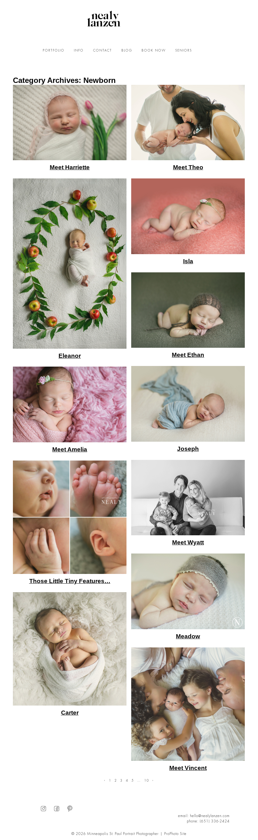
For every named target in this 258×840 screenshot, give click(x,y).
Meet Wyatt (188, 542)
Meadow (188, 636)
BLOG (126, 50)
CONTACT (102, 50)
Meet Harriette (70, 167)
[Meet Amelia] (69, 404)
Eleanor (70, 355)
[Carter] (69, 649)
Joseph (188, 448)
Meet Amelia (69, 449)
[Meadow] (188, 591)
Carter (70, 712)
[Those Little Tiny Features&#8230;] (69, 517)
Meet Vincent (188, 768)
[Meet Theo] (188, 123)
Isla (188, 261)
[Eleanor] (69, 263)
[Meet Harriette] (69, 123)
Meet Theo (188, 167)
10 (146, 780)
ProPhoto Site (175, 834)
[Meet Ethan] (188, 310)
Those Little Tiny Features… (69, 581)
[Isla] (188, 216)
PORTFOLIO (53, 50)
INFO (79, 50)
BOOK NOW (154, 50)
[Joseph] (188, 404)
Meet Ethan (188, 355)
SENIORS (183, 50)
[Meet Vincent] (188, 704)
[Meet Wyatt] (188, 498)
